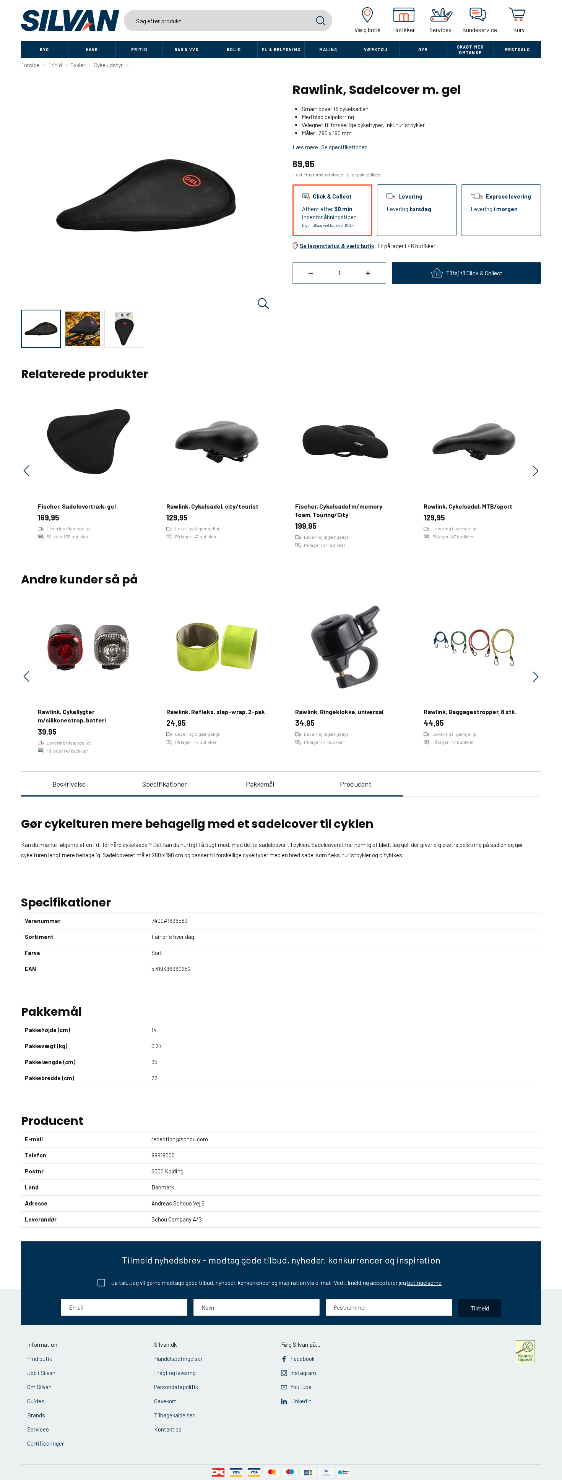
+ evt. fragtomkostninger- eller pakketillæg (336, 174)
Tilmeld (480, 1308)
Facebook (302, 1358)
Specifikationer (164, 784)
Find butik (39, 1358)
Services (38, 1429)
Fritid (139, 49)
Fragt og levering (175, 1372)
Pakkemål (260, 784)
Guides (35, 1401)
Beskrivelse (69, 784)
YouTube (301, 1386)
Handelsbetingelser (178, 1358)
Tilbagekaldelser (174, 1415)
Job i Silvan (41, 1372)
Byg (44, 49)
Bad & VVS (186, 49)
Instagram (303, 1372)
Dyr (422, 49)
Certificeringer (45, 1443)
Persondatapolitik (176, 1386)
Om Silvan (39, 1386)
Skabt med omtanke (470, 49)
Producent (355, 784)
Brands (36, 1415)
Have (92, 49)
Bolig (234, 49)
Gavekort (165, 1401)
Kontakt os (168, 1429)
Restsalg (517, 49)
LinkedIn (301, 1401)
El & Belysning (281, 49)
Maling (328, 49)
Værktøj (376, 49)
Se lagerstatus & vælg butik (337, 245)
